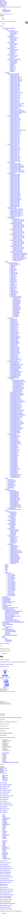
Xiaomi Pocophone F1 (15, 358)
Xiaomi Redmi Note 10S (15, 398)
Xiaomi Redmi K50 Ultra (15, 375)
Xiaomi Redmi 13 (14, 448)
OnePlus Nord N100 (14, 556)
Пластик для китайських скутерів (12, 615)
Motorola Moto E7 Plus (15, 504)
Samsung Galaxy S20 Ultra (18, 243)
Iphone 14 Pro (13, 39)
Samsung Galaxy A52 (14, 146)
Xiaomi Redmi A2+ (14, 472)
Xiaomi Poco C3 (13, 320)
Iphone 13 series (11, 42)
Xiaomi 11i (12, 267)
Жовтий (4, 849)
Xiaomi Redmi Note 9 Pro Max (16, 428)
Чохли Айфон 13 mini (5, 786)
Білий (4, 845)
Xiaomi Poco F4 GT (14, 327)
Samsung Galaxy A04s (15, 85)
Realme (6, 565)
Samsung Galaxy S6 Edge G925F (20, 253)
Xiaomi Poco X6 (13, 357)
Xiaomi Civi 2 (13, 290)
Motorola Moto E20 (14, 492)
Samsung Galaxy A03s (15, 82)
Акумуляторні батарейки (10, 631)
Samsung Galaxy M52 (15, 202)
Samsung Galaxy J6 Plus (15, 168)
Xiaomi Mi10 (16, 310)
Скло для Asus (11, 574)
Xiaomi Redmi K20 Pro (15, 362)
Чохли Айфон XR (4, 793)
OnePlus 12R (13, 522)
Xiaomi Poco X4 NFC (15, 351)
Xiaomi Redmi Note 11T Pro (16, 411)
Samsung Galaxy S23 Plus (18, 225)
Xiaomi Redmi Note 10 (15, 396)
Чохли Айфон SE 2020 (5, 791)
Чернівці (4, 838)
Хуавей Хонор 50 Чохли (5, 882)
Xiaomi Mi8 (15, 314)
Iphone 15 (12, 35)
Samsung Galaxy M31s (15, 193)
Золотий (4, 855)
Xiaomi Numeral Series (12, 262)
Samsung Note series (12, 207)
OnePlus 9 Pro (13, 532)
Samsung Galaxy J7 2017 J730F (17, 170)
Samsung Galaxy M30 (15, 191)
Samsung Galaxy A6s (14, 107)
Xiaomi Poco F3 (13, 326)
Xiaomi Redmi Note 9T (15, 432)
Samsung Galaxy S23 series (16, 223)
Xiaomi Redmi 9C (14, 466)
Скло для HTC (11, 576)
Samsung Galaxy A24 (14, 124)
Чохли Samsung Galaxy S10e (6, 868)
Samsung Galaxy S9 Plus (18, 259)
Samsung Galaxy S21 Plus (18, 236)
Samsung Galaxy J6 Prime (15, 169)
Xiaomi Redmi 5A (14, 454)
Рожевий (5, 856)
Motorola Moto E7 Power (15, 505)
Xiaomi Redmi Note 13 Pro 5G (16, 422)
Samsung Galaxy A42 (14, 140)
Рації (4, 637)
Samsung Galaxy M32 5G (15, 194)
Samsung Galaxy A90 (14, 114)
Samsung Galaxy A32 (14, 132)
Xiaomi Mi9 (15, 316)
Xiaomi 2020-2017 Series (15, 296)
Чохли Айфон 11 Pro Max (5, 803)
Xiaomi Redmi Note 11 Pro (16, 402)
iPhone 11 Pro (13, 56)
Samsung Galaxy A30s (15, 127)
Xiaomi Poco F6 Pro (14, 332)
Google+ (6, 777)
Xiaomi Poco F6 (13, 319)
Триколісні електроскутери (9, 601)
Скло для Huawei (11, 577)
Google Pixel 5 (11, 479)
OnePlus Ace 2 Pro (14, 536)
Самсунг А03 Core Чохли (5, 871)
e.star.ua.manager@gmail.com (6, 733)
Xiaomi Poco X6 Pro (14, 356)
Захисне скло (8, 572)
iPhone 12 (12, 52)
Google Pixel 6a (11, 484)
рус (3, 18)
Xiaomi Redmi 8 (13, 461)
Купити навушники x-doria (6, 899)
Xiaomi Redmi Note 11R (15, 406)
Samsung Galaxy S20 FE (18, 241)
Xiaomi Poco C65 (14, 322)
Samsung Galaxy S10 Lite (18, 247)
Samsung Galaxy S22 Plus (18, 231)
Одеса (4, 826)
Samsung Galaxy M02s (15, 174)
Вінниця (4, 820)
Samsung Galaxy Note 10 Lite (16, 208)
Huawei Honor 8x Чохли (5, 875)
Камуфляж (5, 840)
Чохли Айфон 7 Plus (4, 797)
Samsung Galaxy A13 (14, 96)
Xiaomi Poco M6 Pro (14, 343)
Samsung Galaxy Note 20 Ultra (16, 212)
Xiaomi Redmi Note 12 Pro (16, 416)
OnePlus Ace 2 (13, 538)
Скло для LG (11, 580)
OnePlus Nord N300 (14, 562)
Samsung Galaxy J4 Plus (15, 163)
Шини (4, 636)
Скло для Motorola (12, 583)
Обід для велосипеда (9, 614)
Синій (4, 851)
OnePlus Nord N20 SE (15, 558)
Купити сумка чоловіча (5, 907)
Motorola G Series (11, 508)
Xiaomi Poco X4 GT (14, 350)
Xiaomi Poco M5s (14, 340)
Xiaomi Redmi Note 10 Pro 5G (16, 393)
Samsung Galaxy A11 (14, 91)
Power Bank (7, 633)
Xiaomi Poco (10, 317)
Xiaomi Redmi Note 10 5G (16, 392)
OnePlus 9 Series (11, 528)
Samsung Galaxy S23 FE (18, 224)
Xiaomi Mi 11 (13, 293)
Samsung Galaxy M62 (15, 206)
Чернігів (4, 837)
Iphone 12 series (11, 48)
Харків (4, 833)
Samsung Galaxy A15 (14, 100)
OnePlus (7, 510)
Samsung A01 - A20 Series (13, 73)
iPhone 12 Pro (13, 50)
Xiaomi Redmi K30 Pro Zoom (16, 364)
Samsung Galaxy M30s (15, 189)
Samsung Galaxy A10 (14, 89)
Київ (4, 814)
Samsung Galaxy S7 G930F (19, 255)
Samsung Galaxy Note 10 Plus (16, 210)
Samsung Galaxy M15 (15, 182)
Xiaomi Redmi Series (12, 434)
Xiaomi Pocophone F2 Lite (16, 359)
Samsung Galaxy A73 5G (15, 157)
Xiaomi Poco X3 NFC (15, 347)
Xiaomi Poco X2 (13, 345)
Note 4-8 (12, 378)
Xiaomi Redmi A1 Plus (15, 468)
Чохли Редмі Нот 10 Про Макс (7, 880)
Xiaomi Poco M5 (14, 339)
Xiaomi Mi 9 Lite (16, 302)
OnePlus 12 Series (11, 520)
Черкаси (4, 836)
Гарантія (4, 9)
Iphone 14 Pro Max (14, 37)
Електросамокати (6, 598)
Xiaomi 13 (12, 283)
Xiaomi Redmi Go (14, 473)
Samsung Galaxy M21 (15, 185)
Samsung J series (11, 162)
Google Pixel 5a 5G (12, 480)
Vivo (6, 570)
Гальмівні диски (8, 618)
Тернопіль (5, 831)
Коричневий (5, 853)
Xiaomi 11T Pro (13, 265)
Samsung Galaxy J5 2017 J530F (17, 165)
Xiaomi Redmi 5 (13, 453)
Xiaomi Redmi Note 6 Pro (18, 383)
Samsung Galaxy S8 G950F (19, 256)
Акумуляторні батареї (10, 630)
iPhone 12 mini (13, 53)
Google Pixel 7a (11, 487)
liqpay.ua (4, 761)
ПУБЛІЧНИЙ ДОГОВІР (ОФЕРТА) (11, 762)
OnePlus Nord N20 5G (15, 557)
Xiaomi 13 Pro (13, 280)
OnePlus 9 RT (13, 533)
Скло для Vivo (11, 592)
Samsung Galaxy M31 (15, 192)
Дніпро (4, 816)
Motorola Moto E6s (14, 503)
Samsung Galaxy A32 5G (15, 131)
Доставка (5, 757)
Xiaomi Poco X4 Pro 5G (15, 352)
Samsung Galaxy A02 (14, 76)
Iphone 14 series (11, 36)
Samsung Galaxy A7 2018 (15, 109)
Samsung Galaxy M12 (15, 179)
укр (3, 19)
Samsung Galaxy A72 (14, 156)
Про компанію (6, 752)
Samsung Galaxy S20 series (16, 240)
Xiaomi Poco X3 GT (14, 346)
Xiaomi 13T (12, 285)
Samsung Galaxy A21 (14, 116)
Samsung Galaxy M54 (15, 205)
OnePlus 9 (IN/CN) (14, 530)
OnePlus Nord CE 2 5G (15, 550)
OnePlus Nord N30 (14, 560)
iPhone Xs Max (13, 62)
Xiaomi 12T (12, 277)
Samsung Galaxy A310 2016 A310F (17, 129)
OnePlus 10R (13, 514)
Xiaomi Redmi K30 (14, 369)
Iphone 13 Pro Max (14, 43)
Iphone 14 (12, 41)
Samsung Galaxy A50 (14, 141)
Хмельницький (6, 834)
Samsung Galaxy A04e (15, 84)
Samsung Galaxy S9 (17, 260)
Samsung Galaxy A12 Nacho (16, 92)
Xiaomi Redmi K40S (14, 370)
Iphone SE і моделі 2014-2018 (14, 59)
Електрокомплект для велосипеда (12, 620)
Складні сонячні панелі (8, 624)
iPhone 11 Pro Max (14, 55)
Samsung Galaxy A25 (14, 125)
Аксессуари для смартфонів (9, 28)
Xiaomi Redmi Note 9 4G (15, 426)
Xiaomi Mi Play (16, 305)
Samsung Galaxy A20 (14, 101)
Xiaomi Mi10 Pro (16, 308)
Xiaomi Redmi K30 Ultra (15, 367)
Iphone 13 (12, 46)
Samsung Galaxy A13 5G (15, 95)
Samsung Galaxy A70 (14, 153)
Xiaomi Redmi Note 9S (15, 431)
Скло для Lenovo (11, 581)
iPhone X (12, 65)
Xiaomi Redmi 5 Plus (14, 452)
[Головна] (2, 0)
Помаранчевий (6, 847)
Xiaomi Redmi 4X (14, 450)
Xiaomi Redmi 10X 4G (15, 441)
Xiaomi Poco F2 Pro (14, 323)
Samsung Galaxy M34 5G (15, 198)
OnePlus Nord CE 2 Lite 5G (16, 551)
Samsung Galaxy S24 (14, 218)
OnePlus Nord (11, 544)
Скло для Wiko (11, 593)
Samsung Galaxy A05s (15, 88)
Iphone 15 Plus (13, 34)
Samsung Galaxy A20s (15, 102)
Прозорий (5, 857)
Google (6, 478)
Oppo (6, 564)
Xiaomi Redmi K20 (14, 363)
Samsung (7, 72)
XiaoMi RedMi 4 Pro (14, 435)
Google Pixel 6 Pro (12, 481)
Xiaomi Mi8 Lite (16, 311)
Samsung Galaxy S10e (17, 250)
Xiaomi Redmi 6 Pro (14, 455)
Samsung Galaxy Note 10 (15, 211)
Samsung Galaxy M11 (15, 177)
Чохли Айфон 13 (3, 806)
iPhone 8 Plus (13, 66)
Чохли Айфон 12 (3, 810)
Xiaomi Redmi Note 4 (15, 475)
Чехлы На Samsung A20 (5, 870)
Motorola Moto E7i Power (15, 507)
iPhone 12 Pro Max (14, 49)
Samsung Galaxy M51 (15, 201)
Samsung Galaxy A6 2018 (15, 104)
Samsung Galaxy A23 (14, 122)
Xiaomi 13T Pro (13, 284)
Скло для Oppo (11, 587)
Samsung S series (11, 217)
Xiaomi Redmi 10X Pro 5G (16, 443)
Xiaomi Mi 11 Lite (14, 291)
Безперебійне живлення (8, 629)
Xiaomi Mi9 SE (16, 315)
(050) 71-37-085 (3, 4)
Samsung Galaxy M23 (15, 188)
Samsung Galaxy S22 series (16, 229)
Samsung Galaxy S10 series (16, 246)
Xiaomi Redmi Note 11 (15, 404)
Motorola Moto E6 (14, 501)
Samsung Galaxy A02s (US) (16, 77)
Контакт (4, 913)
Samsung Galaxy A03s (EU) (16, 79)
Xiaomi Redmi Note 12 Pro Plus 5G (17, 414)
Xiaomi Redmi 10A (14, 438)
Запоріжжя (5, 822)
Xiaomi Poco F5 (13, 331)
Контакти (5, 753)
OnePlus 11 (12, 517)
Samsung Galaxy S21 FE (18, 235)
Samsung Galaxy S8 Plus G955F (20, 258)
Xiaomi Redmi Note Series (13, 377)
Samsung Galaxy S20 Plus (18, 242)
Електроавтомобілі (7, 599)
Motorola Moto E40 (14, 497)
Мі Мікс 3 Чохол (3, 884)
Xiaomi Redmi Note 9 (15, 430)
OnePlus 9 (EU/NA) (14, 529)
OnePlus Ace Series (12, 535)
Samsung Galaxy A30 (14, 126)
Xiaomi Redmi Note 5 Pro (18, 380)
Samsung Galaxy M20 (15, 183)
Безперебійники (6, 623)
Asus (6, 571)
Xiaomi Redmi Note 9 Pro (15, 429)
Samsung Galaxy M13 (15, 180)
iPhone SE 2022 (13, 60)
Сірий (4, 844)
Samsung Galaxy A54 (14, 150)
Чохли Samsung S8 (4, 864)
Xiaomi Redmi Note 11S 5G (16, 407)
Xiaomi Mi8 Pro (16, 313)
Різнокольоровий (6, 858)
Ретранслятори (8, 639)
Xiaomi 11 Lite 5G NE (15, 264)
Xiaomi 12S (12, 274)
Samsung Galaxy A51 (14, 145)
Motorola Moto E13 (14, 491)
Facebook (6, 775)
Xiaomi (6, 261)
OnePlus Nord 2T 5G (14, 546)
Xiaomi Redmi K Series (13, 361)
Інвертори (7, 632)
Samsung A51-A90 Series (13, 144)
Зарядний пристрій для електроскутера (14, 611)
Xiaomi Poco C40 (14, 321)
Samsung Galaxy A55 (14, 151)
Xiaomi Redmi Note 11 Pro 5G (16, 400)
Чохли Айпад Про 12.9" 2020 (6, 795)
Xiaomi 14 (12, 289)
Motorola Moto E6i (14, 502)
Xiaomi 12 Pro (13, 270)
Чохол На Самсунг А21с (5, 862)
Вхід (4, 23)
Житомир (5, 821)
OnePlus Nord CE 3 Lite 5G (16, 552)
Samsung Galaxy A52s (15, 147)
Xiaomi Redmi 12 (14, 444)
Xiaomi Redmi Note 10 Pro (16, 395)
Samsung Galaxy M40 (15, 200)
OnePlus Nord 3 (13, 547)
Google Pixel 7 (11, 486)
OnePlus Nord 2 (13, 545)
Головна (4, 653)
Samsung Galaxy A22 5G (15, 119)
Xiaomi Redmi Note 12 (15, 418)
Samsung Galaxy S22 (17, 230)
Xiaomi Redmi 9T (14, 467)
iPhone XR (12, 71)
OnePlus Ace (13, 542)
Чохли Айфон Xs (4, 812)
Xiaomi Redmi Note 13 (15, 425)
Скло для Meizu (11, 582)
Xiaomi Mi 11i (13, 295)
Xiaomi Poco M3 (14, 334)
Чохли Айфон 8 (3, 782)
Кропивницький (6, 824)
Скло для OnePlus (12, 586)
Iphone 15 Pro (13, 33)
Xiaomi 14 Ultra (13, 287)
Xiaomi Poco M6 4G (14, 341)
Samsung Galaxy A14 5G (15, 97)
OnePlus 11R (13, 519)
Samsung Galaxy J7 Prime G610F (17, 171)
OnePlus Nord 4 (13, 548)
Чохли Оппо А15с (4, 887)
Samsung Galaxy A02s (15, 78)
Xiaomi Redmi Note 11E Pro (16, 405)
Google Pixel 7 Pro (12, 485)
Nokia (6, 569)
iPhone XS (12, 64)
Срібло (4, 841)
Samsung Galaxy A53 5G (15, 149)
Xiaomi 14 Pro (13, 286)
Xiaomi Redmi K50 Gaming (16, 371)
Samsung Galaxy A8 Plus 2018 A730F (18, 112)
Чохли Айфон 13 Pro (4, 808)
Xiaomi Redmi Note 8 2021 (18, 387)
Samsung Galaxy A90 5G (15, 161)
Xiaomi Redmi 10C (14, 440)
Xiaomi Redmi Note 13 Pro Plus (17, 423)
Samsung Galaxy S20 (17, 244)
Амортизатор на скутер (10, 609)
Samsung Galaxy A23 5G (15, 121)
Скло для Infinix (11, 578)
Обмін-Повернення (7, 10)
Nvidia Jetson (5, 596)
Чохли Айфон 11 (3, 788)
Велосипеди (5, 606)
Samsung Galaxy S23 (17, 228)
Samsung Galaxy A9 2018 (15, 113)
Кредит (4, 759)
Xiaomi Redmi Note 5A (18, 382)
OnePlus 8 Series (11, 523)
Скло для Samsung (12, 589)
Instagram (6, 778)
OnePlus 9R (12, 534)
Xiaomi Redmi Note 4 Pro (15, 474)
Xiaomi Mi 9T (16, 304)
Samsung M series (11, 173)
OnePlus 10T (13, 515)
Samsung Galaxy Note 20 (15, 213)
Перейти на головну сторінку (6, 664)
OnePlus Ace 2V (13, 539)
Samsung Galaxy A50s (15, 143)
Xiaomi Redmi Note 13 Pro (16, 424)
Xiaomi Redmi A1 (14, 469)
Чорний (4, 843)
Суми (4, 830)
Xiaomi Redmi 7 (13, 459)
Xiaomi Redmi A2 (14, 471)
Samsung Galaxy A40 (14, 137)
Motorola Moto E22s (14, 493)
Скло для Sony (11, 590)
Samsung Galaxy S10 (17, 249)
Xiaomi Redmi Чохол (4, 878)
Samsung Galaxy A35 (14, 135)
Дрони (4, 625)
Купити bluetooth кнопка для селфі (7, 903)
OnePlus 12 (12, 521)
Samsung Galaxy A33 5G (15, 133)
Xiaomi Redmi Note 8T (18, 390)
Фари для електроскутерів (11, 619)
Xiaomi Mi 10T (16, 298)
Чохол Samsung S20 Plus (5, 866)
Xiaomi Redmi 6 (13, 456)
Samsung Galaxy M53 (15, 204)
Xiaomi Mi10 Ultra (17, 309)
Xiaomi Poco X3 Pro (14, 349)
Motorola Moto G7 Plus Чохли (6, 889)
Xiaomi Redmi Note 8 (17, 389)
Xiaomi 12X (13, 278)
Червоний (5, 846)
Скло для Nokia (11, 584)
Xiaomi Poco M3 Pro (14, 333)
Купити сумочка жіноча (5, 901)
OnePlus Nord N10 (14, 554)
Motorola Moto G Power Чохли (6, 891)
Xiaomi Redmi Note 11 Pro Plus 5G (17, 401)
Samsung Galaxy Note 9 (15, 216)
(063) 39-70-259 (3, 3)
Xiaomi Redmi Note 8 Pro (18, 388)
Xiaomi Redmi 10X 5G (15, 442)
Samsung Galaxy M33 (15, 196)
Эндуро (4, 604)
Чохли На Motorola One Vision (6, 894)
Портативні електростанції (11, 635)
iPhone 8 (12, 67)
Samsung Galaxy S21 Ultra (18, 237)
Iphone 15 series (11, 30)
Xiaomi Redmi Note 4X (15, 477)
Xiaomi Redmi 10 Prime (15, 436)
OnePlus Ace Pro (14, 541)
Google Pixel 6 (11, 483)
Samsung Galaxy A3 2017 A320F (17, 103)
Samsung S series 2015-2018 (16, 252)
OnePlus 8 (12, 526)
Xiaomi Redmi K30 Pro (15, 365)
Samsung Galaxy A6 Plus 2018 (16, 106)
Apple (6, 29)
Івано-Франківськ (6, 818)
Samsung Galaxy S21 (17, 238)
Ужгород (5, 832)
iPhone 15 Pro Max (14, 31)
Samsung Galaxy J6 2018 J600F (17, 167)
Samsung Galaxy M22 (15, 187)
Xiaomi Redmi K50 (14, 376)
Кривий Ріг (5, 819)
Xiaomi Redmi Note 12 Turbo (16, 417)
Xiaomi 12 (12, 271)
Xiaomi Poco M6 (14, 344)
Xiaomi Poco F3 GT (14, 325)
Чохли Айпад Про (4, 799)
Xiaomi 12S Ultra (14, 273)
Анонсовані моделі (7, 740)
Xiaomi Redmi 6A (14, 457)
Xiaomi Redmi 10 (14, 437)
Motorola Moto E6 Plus (15, 499)
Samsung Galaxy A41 (14, 139)
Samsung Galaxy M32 (15, 195)
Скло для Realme (11, 588)
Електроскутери (6, 600)
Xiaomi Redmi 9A (14, 465)
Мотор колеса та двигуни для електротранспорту (13, 621)
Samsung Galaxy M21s (15, 186)
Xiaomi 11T (12, 266)
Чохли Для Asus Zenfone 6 (6, 896)
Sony (6, 568)
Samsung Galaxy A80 (14, 158)
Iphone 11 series (11, 54)
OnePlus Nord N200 (14, 559)
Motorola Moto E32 (14, 496)
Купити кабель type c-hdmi (6, 905)
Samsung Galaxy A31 (14, 128)
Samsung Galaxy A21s (15, 118)
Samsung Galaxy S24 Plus (18, 219)
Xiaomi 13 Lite (13, 279)
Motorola (7, 489)
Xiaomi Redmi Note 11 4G (16, 399)
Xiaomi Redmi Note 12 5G (16, 412)
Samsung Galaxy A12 (14, 94)
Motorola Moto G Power (15, 509)
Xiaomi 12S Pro (13, 272)
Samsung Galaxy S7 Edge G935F (20, 254)
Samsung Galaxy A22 (14, 120)
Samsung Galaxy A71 (14, 155)
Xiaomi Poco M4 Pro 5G (15, 337)
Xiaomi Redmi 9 (13, 463)
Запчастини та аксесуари (8, 608)
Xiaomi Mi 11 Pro (14, 292)
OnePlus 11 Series (11, 516)
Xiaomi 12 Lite (13, 268)
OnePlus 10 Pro (13, 513)
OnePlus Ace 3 (13, 540)
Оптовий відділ (6, 11)
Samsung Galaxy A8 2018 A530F (17, 110)
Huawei (6, 566)
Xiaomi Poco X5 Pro (14, 353)
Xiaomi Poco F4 (13, 328)
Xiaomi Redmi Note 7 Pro (18, 384)
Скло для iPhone (11, 595)
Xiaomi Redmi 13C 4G (15, 449)
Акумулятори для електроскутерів (10, 607)
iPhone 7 (12, 70)
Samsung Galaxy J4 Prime (15, 164)
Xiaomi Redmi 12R (14, 447)
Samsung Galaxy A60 (14, 152)
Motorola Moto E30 (14, 495)
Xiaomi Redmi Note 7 (17, 386)
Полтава (4, 827)
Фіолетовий (5, 852)
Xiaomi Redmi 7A (14, 460)
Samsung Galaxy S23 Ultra (18, 226)
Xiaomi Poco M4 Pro (14, 338)
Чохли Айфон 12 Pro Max (5, 790)
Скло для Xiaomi (11, 594)
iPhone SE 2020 (13, 61)
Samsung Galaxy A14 (14, 98)
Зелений (4, 850)
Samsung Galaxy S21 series (16, 234)
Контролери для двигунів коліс (12, 612)
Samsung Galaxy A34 (14, 134)
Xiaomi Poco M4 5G (14, 335)
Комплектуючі (8, 626)
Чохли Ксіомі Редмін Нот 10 (6, 876)
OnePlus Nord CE (14, 553)
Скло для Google (11, 575)
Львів (4, 815)
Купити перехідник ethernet (6, 908)
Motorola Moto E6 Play (15, 498)
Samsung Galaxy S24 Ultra (18, 220)
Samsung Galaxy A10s (15, 90)
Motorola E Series (11, 490)
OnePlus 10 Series (11, 511)
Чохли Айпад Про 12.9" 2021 (6, 804)
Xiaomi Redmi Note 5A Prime (19, 381)
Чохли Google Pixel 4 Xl (5, 892)
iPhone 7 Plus (13, 68)
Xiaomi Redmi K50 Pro (15, 372)
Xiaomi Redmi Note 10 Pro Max (17, 394)
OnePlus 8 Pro (13, 524)
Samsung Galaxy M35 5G (15, 199)
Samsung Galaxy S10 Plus (18, 248)
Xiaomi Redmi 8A (14, 462)
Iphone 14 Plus (13, 40)
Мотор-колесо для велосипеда (11, 613)
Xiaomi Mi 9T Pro (17, 303)
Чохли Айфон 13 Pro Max (5, 784)
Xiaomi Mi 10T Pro (17, 297)
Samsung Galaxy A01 (14, 74)
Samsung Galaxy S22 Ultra (18, 232)
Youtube (5, 780)
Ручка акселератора (9, 617)
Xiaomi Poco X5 (13, 355)
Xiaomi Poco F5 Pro (14, 329)
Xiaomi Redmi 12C (14, 446)
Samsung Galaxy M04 (15, 175)
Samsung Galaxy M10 (15, 176)
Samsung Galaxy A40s (15, 138)
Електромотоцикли (7, 602)
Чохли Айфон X (3, 801)
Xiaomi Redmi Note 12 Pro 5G (16, 413)
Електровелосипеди (7, 605)
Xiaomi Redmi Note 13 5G (16, 420)
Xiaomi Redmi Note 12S (15, 419)
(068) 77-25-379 (3, 1)
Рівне (4, 828)
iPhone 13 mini (13, 47)
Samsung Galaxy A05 (14, 86)
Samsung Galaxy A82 (14, 159)
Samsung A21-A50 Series (13, 115)
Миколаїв (5, 825)
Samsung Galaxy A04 (14, 83)
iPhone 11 (12, 58)
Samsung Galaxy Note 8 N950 (16, 214)
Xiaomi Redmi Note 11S (15, 408)
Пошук (1, 14)
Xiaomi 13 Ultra (13, 281)
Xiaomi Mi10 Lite (16, 307)
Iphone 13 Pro (13, 44)
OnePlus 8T (12, 527)
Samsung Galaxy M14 (15, 181)
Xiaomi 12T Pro (13, 276)
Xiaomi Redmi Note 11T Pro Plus (17, 410)
